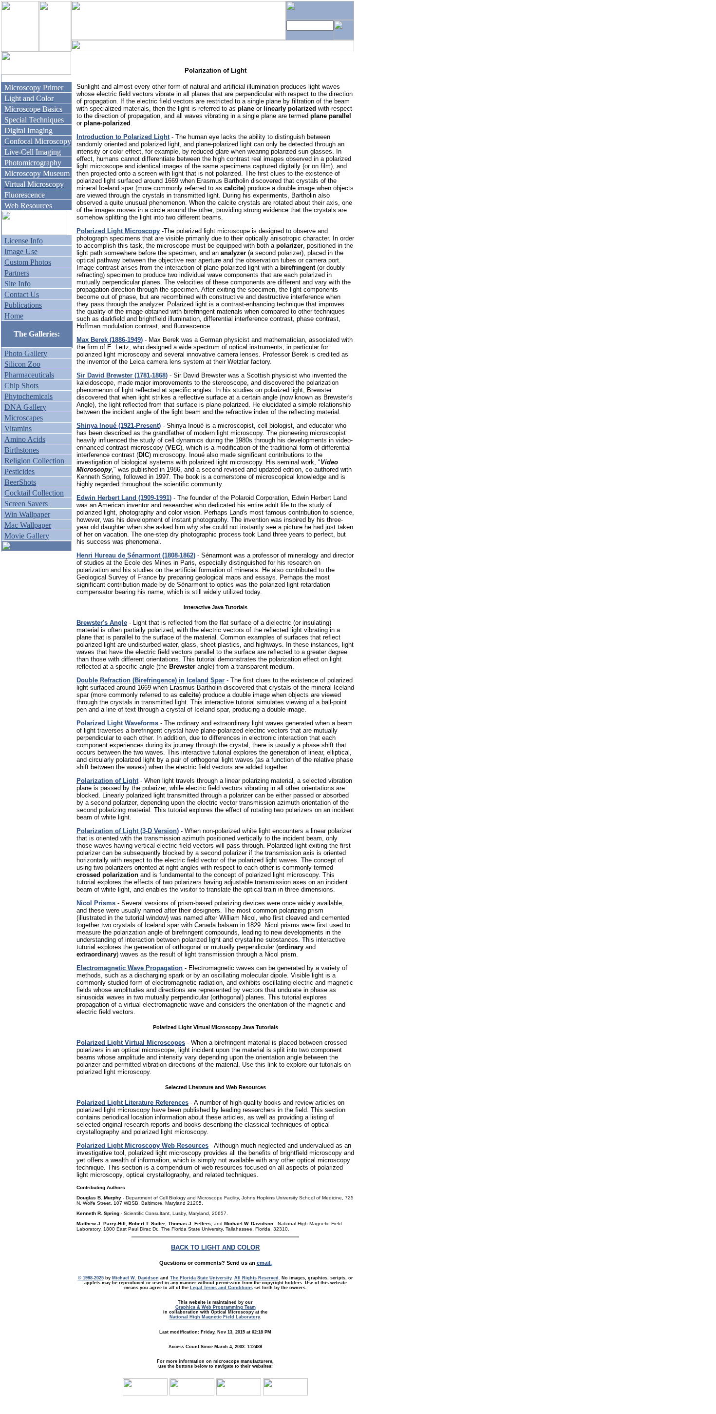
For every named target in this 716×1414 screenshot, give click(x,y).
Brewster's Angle (101, 622)
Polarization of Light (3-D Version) (127, 831)
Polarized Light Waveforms (117, 723)
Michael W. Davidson (135, 1277)
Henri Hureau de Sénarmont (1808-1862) (135, 555)
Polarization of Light (107, 780)
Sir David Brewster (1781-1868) (122, 375)
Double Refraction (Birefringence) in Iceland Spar (150, 680)
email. (264, 1263)
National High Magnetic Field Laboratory (215, 1316)
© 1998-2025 (91, 1277)
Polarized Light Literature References (132, 1102)
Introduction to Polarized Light (123, 136)
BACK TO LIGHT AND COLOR (215, 1247)
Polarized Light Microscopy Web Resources (142, 1145)
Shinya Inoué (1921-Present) (118, 425)
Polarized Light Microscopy (118, 231)
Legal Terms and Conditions (221, 1287)
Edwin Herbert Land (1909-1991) (123, 497)
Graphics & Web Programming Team (215, 1307)
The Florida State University (200, 1277)
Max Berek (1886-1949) (109, 339)
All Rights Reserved (256, 1277)
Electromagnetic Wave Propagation (129, 968)
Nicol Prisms (95, 903)
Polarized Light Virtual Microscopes (130, 1042)
